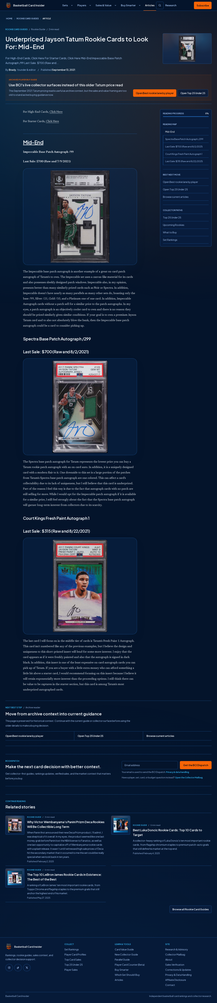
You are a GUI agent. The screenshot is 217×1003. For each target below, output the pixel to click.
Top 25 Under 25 (172, 217)
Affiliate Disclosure (175, 979)
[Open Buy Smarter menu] (139, 5)
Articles (149, 5)
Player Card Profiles (75, 954)
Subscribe (203, 5)
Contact (170, 984)
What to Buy (170, 232)
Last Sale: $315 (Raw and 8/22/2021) (184, 161)
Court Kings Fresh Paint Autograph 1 (183, 153)
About (168, 959)
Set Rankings (170, 239)
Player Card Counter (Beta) (130, 964)
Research (170, 5)
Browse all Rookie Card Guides (190, 909)
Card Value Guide (124, 949)
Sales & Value (103, 5)
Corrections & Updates (178, 969)
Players (81, 5)
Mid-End (170, 131)
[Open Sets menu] (72, 5)
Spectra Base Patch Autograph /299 (184, 139)
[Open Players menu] (90, 5)
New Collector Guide (126, 954)
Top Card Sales (72, 959)
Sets (65, 5)
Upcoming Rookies (173, 224)
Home (9, 18)
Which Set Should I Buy (127, 974)
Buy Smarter (128, 5)
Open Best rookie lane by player (155, 93)
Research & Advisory (176, 949)
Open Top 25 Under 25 (193, 93)
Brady (12, 69)
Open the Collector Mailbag (189, 777)
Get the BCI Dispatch (195, 765)
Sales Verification (174, 964)
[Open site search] (160, 5)
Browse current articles (176, 196)
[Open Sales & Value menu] (115, 5)
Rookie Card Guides (28, 18)
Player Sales (71, 969)
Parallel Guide (122, 959)
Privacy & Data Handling (178, 974)
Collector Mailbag (175, 954)
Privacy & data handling (177, 772)
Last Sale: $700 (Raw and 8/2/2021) (184, 146)
